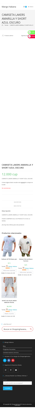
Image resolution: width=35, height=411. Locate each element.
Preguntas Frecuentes (9, 349)
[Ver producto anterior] (3, 35)
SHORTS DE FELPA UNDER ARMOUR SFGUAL (9, 301)
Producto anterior (9, 35)
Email (5, 380)
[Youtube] (16, 370)
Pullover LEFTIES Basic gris (9, 259)
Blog (4, 346)
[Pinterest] (10, 370)
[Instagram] (5, 370)
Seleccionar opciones (9, 270)
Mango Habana (9, 6)
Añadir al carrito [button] (9, 313)
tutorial (23, 182)
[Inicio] (2, 25)
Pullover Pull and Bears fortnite (26, 260)
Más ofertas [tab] (17, 206)
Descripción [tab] (17, 202)
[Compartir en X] (4, 360)
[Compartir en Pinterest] (13, 360)
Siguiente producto (25, 35)
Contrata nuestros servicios (11, 352)
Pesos (31, 36)
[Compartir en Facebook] (9, 360)
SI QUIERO (8, 388)
